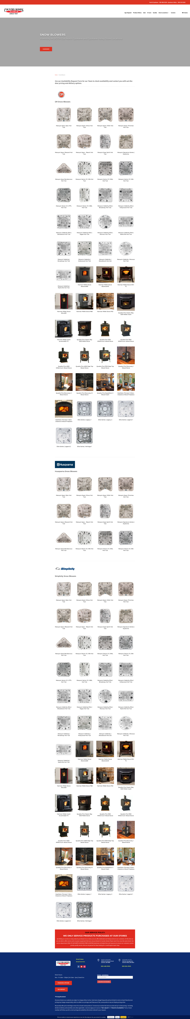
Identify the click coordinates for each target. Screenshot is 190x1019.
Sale (144, 13)
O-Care (149, 13)
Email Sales (79, 959)
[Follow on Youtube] (81, 966)
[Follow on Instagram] (84, 966)
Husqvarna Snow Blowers (66, 471)
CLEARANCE (46, 49)
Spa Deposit (128, 13)
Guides (155, 13)
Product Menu (137, 13)
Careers (173, 13)
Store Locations (163, 13)
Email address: (103, 975)
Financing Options (63, 983)
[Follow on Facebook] (78, 966)
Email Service (80, 961)
